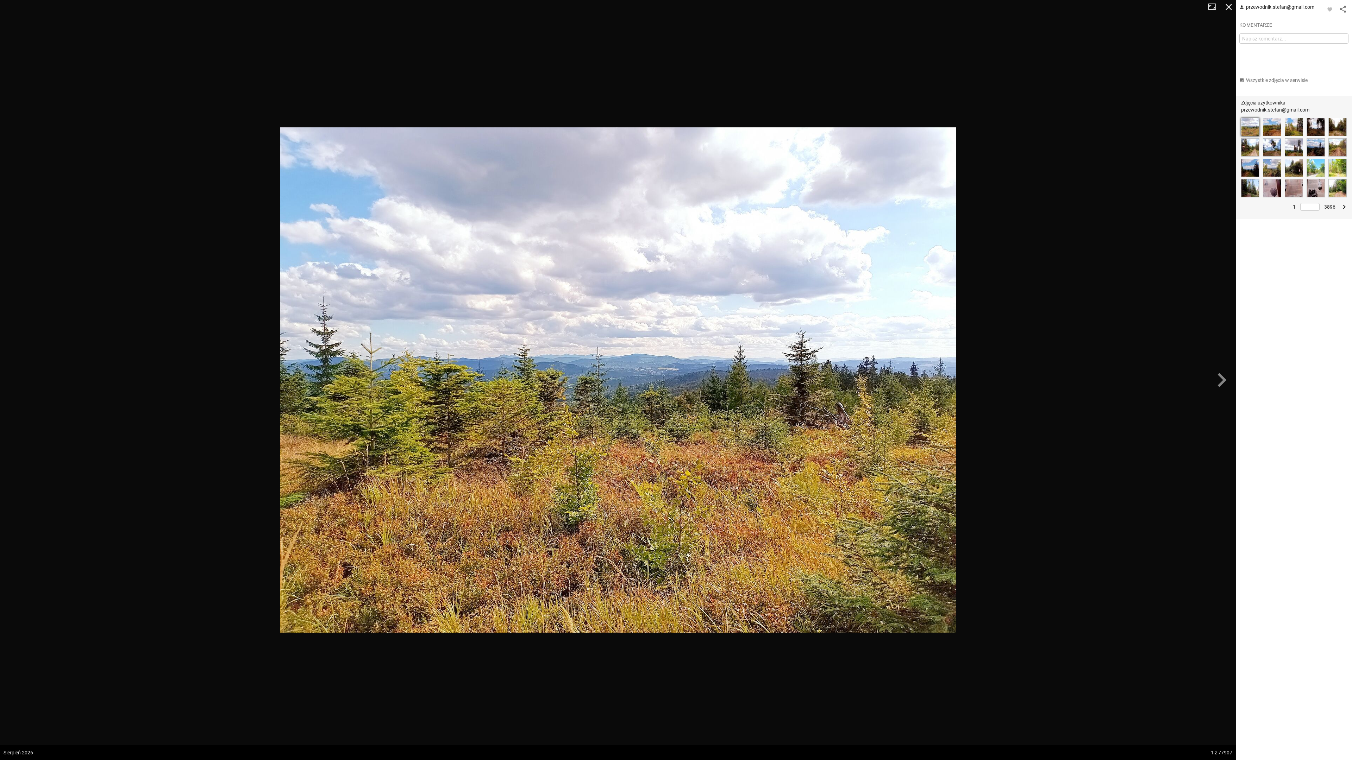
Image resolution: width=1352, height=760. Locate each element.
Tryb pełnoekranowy (1215, 7)
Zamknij (1229, 7)
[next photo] (1222, 380)
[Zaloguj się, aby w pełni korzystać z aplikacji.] (1329, 9)
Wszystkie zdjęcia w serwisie (1277, 80)
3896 (1329, 207)
